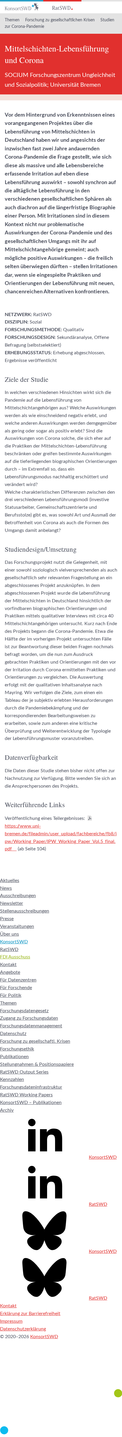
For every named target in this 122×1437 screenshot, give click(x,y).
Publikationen (14, 1056)
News (6, 888)
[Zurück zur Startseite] (21, 6)
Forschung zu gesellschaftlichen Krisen (60, 20)
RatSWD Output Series (24, 1072)
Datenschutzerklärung (23, 1329)
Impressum (11, 1321)
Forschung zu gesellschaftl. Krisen (35, 1041)
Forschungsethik (17, 1049)
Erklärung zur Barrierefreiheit (30, 1313)
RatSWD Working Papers (26, 1094)
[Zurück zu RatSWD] (62, 6)
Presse (7, 918)
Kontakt (8, 964)
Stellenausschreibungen (24, 911)
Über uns (9, 934)
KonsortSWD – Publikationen (31, 1102)
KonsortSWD (14, 941)
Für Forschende (16, 987)
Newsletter (11, 903)
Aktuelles (9, 880)
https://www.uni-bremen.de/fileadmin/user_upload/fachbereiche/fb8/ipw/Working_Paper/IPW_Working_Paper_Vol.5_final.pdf (61, 838)
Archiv (7, 1110)
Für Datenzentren (18, 980)
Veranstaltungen (17, 926)
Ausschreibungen (18, 895)
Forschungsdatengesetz (24, 1010)
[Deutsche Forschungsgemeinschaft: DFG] (61, 1372)
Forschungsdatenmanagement (31, 1026)
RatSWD (9, 949)
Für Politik (10, 995)
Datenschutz (13, 1033)
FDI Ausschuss (15, 957)
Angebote (10, 972)
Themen (12, 20)
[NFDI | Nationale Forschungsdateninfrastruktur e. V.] (61, 1432)
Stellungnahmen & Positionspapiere (37, 1064)
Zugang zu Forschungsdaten (29, 1018)
